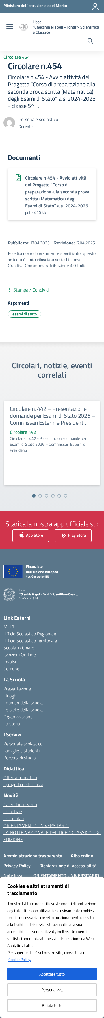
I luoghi (10, 695)
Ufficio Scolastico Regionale (29, 633)
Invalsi (9, 661)
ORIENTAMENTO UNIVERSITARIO (36, 825)
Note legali (14, 875)
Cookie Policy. (19, 959)
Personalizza (52, 990)
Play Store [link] (76, 535)
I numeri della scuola (23, 702)
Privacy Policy (17, 865)
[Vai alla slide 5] (59, 496)
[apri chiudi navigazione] (9, 27)
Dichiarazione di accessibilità (67, 865)
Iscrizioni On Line (19, 654)
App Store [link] (34, 535)
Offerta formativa (20, 777)
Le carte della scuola (23, 709)
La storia (11, 723)
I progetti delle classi (23, 784)
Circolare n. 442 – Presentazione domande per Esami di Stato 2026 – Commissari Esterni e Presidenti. (52, 415)
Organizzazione (18, 716)
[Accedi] (95, 6)
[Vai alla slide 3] (46, 496)
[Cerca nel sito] (90, 41)
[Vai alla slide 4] (53, 496)
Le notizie (12, 811)
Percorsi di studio (19, 757)
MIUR (8, 626)
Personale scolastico (22, 743)
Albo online (82, 855)
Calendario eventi (20, 804)
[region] (52, 947)
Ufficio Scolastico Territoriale (30, 640)
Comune (11, 668)
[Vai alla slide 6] (65, 496)
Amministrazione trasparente (32, 855)
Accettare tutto (52, 974)
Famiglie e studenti (21, 750)
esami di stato (24, 314)
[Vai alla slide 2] (40, 496)
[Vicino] (97, 881)
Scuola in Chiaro (18, 647)
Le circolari (13, 818)
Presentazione (17, 688)
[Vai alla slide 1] (34, 496)
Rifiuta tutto (52, 1005)
